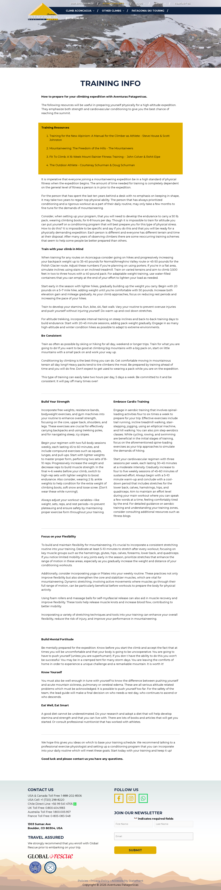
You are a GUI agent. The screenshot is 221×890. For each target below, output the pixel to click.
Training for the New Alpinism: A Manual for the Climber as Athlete (94, 136)
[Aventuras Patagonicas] (43, 11)
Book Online (75, 18)
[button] (125, 3)
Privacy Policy (100, 880)
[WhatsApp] (143, 798)
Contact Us (182, 3)
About (158, 3)
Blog (139, 3)
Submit (135, 850)
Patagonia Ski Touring (148, 10)
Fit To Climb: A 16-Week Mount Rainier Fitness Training (86, 156)
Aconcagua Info (113, 3)
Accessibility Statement (127, 880)
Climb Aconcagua (78, 10)
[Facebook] (118, 798)
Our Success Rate (82, 3)
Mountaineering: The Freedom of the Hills (77, 148)
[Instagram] (131, 798)
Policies (83, 880)
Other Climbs (111, 10)
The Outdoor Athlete (63, 165)
